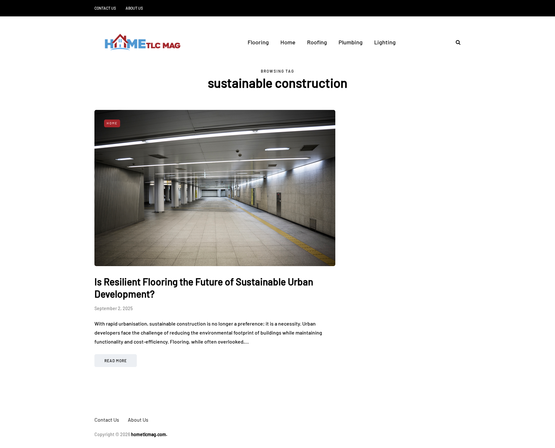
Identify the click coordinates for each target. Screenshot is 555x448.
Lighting (385, 42)
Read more (115, 360)
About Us (134, 8)
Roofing (317, 42)
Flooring (258, 42)
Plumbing (351, 42)
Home (287, 42)
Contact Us (105, 8)
